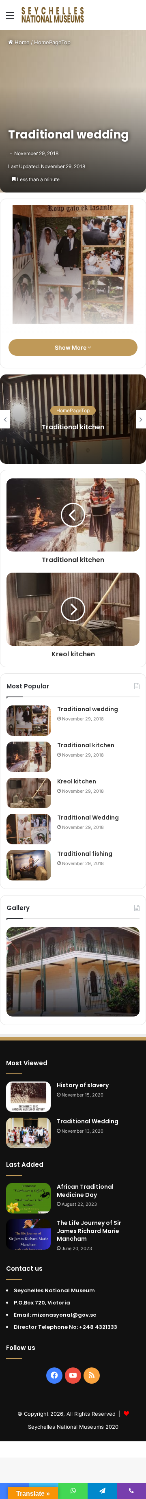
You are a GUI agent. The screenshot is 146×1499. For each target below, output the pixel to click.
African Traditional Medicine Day (85, 1191)
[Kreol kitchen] (28, 793)
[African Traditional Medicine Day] (28, 1198)
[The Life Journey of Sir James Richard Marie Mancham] (28, 1234)
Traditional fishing (84, 854)
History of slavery (83, 1085)
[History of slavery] (28, 1097)
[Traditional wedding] (28, 720)
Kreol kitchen (76, 781)
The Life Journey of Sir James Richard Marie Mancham (89, 1231)
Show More (71, 347)
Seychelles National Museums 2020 (73, 1426)
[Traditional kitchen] (28, 757)
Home (21, 42)
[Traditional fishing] (28, 865)
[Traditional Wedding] (28, 829)
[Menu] (10, 18)
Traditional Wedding (88, 817)
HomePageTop (52, 42)
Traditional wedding (87, 709)
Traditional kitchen (85, 745)
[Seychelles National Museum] (52, 15)
